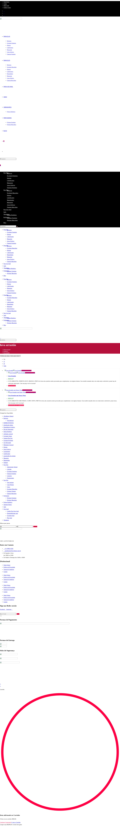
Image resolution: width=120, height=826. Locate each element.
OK (18, 614)
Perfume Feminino (12, 218)
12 (4, 361)
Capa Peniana (10, 484)
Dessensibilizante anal (12, 513)
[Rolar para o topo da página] (0, 681)
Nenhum (6, 462)
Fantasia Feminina (12, 187)
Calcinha (9, 469)
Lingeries (9, 476)
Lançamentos (7, 451)
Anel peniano (10, 482)
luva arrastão (7, 352)
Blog (5, 222)
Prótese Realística (12, 215)
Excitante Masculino (12, 193)
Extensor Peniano (11, 491)
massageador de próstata (9, 456)
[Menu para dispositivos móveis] (1, 165)
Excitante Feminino (12, 176)
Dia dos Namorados (8, 429)
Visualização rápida (26, 370)
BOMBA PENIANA (9, 423)
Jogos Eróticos (11, 185)
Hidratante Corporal (8, 445)
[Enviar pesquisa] (17, 226)
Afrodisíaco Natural (8, 416)
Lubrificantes (10, 180)
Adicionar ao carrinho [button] (16, 405)
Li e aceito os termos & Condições (9, 616)
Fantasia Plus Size (8, 438)
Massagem (10, 183)
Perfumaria (6, 217)
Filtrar (35, 526)
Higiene (9, 178)
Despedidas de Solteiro (9, 427)
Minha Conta (6, 5)
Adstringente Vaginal (12, 467)
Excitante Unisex (8, 436)
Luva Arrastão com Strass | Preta (17, 395)
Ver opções (12, 385)
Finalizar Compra (7, 7)
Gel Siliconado (7, 442)
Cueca (8, 487)
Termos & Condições (9, 569)
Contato (5, 3)
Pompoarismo (10, 478)
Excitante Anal (10, 515)
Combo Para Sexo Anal (13, 511)
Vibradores (6, 214)
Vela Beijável (10, 420)
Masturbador (10, 200)
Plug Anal (9, 518)
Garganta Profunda (8, 440)
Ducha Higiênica (8, 431)
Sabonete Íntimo (8, 504)
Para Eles (6, 480)
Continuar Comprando (5, 822)
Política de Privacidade (9, 567)
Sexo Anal (6, 509)
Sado (5, 212)
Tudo (5, 366)
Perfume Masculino (12, 220)
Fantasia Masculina (12, 207)
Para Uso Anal (7, 209)
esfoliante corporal (8, 434)
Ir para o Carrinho (15, 822)
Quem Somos (6, 2)
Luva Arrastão (12, 376)
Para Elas (6, 464)
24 (4, 363)
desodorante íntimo (8, 425)
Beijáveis (9, 173)
